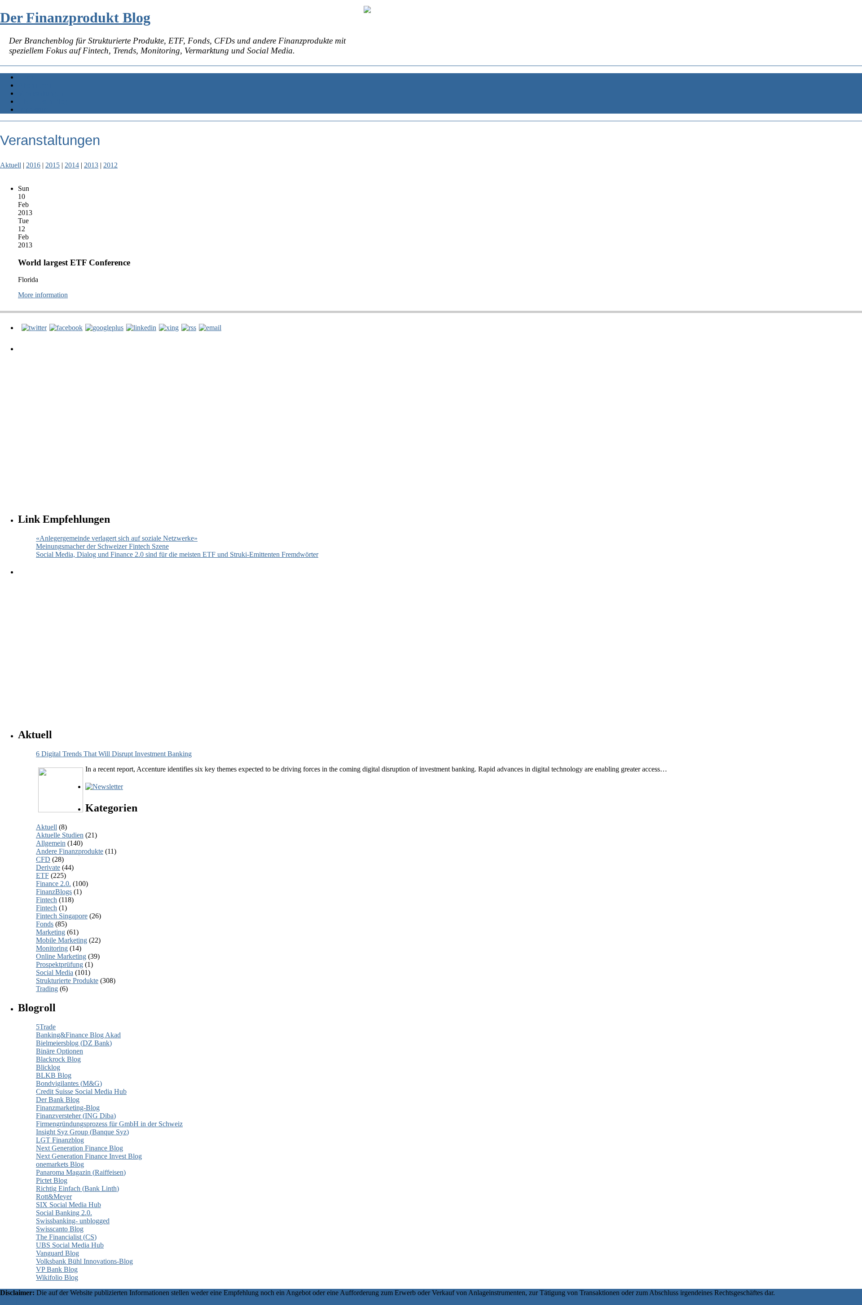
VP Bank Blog (57, 1269)
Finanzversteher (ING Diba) (76, 1116)
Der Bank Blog (57, 1099)
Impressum (33, 109)
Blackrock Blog (58, 1059)
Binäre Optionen (59, 1051)
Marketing (50, 932)
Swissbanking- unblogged (73, 1221)
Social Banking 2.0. (64, 1213)
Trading (47, 988)
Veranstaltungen (40, 93)
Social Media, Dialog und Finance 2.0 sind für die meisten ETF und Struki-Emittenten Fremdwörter (177, 554)
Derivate (48, 867)
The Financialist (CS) (66, 1237)
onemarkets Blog (60, 1164)
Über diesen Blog (43, 101)
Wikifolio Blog (57, 1277)
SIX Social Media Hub (68, 1204)
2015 (52, 165)
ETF (42, 875)
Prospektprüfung (59, 964)
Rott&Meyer (54, 1196)
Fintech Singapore (62, 916)
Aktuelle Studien (60, 835)
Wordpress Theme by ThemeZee (46, 1301)
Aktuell (10, 165)
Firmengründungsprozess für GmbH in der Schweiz (109, 1124)
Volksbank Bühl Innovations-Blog (84, 1261)
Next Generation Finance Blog (79, 1148)
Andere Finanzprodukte (69, 851)
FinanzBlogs (54, 891)
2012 (110, 165)
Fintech (46, 900)
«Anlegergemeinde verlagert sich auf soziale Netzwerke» (117, 538)
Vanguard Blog (57, 1253)
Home (26, 77)
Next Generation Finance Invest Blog (89, 1156)
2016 (33, 165)
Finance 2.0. (53, 883)
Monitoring (52, 948)
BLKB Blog (53, 1075)
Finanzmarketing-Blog (68, 1107)
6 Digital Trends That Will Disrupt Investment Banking (114, 754)
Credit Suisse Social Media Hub (81, 1091)
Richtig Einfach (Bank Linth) (77, 1188)
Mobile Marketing (61, 940)
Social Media (54, 972)
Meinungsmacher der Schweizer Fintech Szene (102, 546)
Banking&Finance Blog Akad (78, 1035)
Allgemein (51, 843)
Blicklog (48, 1067)
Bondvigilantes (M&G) (69, 1083)
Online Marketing (61, 956)
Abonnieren (35, 85)
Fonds (44, 924)
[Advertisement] (289, 424)
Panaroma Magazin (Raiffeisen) (81, 1172)
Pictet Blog (51, 1180)
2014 (72, 165)
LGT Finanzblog (60, 1140)
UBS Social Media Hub (70, 1245)
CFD (43, 859)
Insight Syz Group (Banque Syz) (82, 1132)
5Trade (46, 1027)
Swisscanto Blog (60, 1229)
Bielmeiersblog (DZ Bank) (74, 1043)
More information (43, 295)
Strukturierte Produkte (67, 980)
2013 (91, 165)
